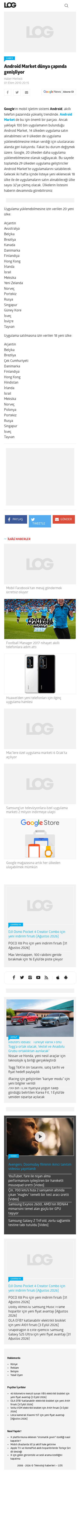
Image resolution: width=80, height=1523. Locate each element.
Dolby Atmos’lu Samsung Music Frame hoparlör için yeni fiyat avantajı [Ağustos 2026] (38, 1311)
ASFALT (13, 1037)
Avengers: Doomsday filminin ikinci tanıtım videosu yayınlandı (39, 1167)
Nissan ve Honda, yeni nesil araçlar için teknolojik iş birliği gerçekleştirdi (36, 1058)
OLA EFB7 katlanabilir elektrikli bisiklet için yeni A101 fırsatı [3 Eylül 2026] (37, 1323)
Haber (9, 58)
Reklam (14, 1368)
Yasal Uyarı (16, 1375)
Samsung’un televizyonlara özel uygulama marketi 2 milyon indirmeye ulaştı (37, 810)
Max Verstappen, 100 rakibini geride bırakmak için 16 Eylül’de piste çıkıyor (35, 957)
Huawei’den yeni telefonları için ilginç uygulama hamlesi (33, 700)
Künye (13, 1364)
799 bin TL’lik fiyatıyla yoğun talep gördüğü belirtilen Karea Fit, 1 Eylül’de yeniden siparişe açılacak (36, 1093)
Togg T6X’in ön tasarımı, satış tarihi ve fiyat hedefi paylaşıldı (36, 1070)
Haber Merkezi (13, 79)
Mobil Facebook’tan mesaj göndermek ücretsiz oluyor (34, 590)
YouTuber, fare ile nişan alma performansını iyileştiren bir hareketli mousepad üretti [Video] (35, 1181)
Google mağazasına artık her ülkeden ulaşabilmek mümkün (33, 865)
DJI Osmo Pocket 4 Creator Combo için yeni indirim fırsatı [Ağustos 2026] (36, 934)
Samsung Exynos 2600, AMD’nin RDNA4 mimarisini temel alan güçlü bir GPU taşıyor (38, 1209)
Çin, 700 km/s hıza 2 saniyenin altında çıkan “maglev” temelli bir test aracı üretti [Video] (38, 1195)
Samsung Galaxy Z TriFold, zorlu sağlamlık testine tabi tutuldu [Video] (39, 1223)
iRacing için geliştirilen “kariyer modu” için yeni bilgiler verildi (39, 1081)
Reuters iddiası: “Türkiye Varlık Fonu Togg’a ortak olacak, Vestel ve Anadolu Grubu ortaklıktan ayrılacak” (36, 1047)
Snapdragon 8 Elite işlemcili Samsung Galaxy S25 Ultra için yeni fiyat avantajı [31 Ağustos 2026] (39, 1334)
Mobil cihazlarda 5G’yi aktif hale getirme (33, 1444)
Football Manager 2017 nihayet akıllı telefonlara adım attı (33, 645)
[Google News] (58, 92)
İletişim (14, 1371)
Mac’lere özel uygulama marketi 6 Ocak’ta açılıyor (36, 755)
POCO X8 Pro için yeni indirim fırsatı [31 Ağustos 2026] (37, 946)
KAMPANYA (15, 925)
